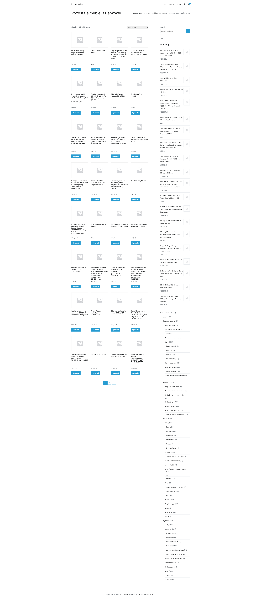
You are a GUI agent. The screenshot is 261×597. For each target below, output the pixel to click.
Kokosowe (170, 533)
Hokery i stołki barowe (172, 329)
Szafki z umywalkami (172, 410)
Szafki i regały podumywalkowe (175, 395)
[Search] (188, 31)
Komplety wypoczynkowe (173, 456)
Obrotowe (169, 435)
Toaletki (167, 575)
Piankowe (169, 546)
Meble (154, 13)
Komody (167, 452)
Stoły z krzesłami (170, 363)
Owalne (168, 354)
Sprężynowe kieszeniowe (175, 550)
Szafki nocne (169, 567)
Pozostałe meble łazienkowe (174, 391)
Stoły (166, 342)
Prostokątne (170, 359)
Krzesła (167, 333)
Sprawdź (76, 69)
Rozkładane (170, 439)
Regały (167, 500)
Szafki (167, 508)
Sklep (179, 4)
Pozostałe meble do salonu (174, 487)
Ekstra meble (77, 4)
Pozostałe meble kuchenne (174, 338)
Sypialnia (166, 521)
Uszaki (168, 444)
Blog (164, 4)
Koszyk (171, 4)
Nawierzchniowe (172, 541)
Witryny (167, 516)
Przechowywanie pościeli (173, 558)
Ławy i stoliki (169, 465)
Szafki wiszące (170, 406)
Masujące (169, 431)
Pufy (167, 495)
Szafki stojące (169, 402)
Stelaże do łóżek (170, 563)
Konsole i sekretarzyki (172, 461)
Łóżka (167, 525)
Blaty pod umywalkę (172, 386)
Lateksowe (170, 537)
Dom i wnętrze (144, 13)
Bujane (168, 427)
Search (162, 27)
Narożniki (168, 478)
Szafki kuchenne (170, 367)
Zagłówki (168, 579)
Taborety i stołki (170, 371)
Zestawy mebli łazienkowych (175, 414)
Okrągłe (169, 350)
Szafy (167, 571)
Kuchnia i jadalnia (169, 321)
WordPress (149, 594)
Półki (166, 483)
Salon (165, 419)
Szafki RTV (168, 512)
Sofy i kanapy (169, 504)
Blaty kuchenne (170, 325)
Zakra (140, 594)
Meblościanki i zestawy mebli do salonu (176, 470)
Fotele (167, 423)
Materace (168, 529)
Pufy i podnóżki (170, 491)
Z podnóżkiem (171, 448)
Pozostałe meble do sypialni (174, 554)
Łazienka (162, 13)
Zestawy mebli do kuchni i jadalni (176, 375)
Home (134, 13)
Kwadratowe (170, 346)
